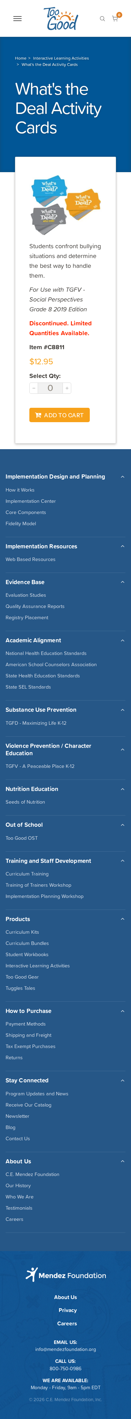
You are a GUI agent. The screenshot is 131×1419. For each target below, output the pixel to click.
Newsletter (17, 1116)
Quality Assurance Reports (35, 606)
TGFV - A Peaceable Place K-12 (40, 766)
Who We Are (20, 1197)
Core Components (26, 512)
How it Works (20, 490)
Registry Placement (27, 617)
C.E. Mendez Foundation (32, 1174)
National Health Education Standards (46, 653)
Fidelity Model (21, 523)
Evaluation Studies (26, 595)
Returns (14, 1057)
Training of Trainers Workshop (38, 885)
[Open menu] (17, 18)
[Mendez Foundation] (60, 18)
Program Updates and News (37, 1093)
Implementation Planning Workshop (44, 896)
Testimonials (19, 1208)
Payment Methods (26, 1024)
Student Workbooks (27, 954)
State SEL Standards (28, 687)
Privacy (68, 1310)
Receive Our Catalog (28, 1105)
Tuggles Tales (20, 988)
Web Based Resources (31, 559)
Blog (10, 1127)
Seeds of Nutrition (25, 802)
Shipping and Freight (28, 1035)
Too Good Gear (22, 977)
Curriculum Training (27, 874)
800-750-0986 (65, 1368)
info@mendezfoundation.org (65, 1349)
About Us (65, 1297)
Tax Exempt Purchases (31, 1046)
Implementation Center (31, 501)
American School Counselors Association (51, 664)
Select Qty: (45, 375)
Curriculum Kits (22, 932)
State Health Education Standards (43, 676)
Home (21, 58)
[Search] (102, 18)
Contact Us (18, 1138)
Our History (18, 1185)
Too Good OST (22, 838)
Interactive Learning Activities (61, 58)
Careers (14, 1219)
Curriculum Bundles (27, 943)
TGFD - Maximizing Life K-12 (36, 723)
